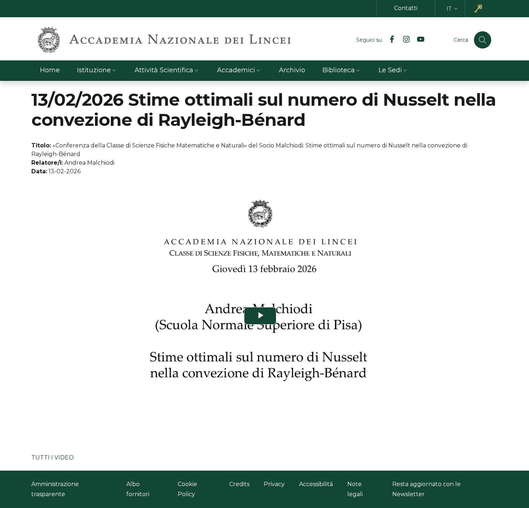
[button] (453, 9)
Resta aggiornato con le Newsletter (426, 489)
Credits (239, 484)
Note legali (355, 489)
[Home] (164, 40)
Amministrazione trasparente (55, 489)
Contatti (405, 8)
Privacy (274, 484)
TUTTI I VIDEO (52, 457)
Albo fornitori (137, 489)
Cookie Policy (187, 489)
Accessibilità (316, 484)
